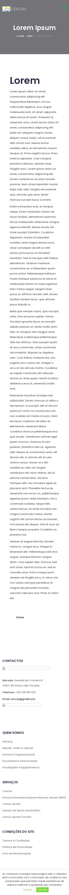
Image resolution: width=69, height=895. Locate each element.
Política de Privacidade (17, 847)
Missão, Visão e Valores (17, 748)
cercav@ (23, 699)
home (20, 36)
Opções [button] (27, 889)
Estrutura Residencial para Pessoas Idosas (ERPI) (34, 797)
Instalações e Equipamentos (21, 767)
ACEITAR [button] (42, 889)
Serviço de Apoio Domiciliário (21, 810)
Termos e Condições (16, 840)
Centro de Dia (11, 804)
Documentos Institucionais (20, 761)
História (7, 741)
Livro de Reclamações (16, 853)
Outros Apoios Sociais (16, 817)
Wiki (30, 36)
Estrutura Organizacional (18, 754)
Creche (7, 791)
